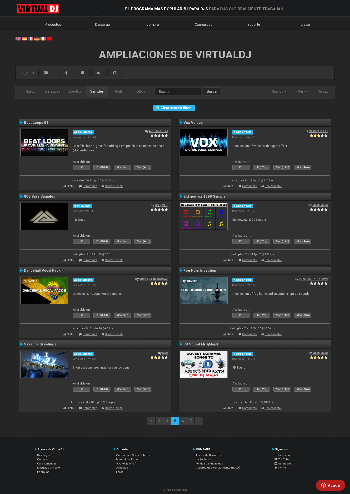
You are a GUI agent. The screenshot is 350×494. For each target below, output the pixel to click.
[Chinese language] (49, 38)
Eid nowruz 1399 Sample (204, 196)
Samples (97, 91)
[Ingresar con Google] (114, 73)
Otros (140, 91)
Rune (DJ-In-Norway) (153, 279)
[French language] (30, 38)
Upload (323, 91)
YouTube (283, 459)
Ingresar (304, 24)
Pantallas (43, 472)
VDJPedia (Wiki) (126, 463)
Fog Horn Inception (200, 270)
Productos (53, 24)
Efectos (75, 91)
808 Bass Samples (39, 196)
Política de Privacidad (209, 463)
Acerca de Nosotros (208, 455)
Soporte (253, 24)
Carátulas (52, 91)
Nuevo (30, 91)
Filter (300, 91)
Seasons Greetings (40, 344)
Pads (119, 91)
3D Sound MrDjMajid (201, 344)
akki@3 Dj (161, 205)
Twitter (282, 467)
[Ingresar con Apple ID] (98, 73)
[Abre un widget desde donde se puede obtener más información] (330, 486)
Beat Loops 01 (36, 122)
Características (46, 463)
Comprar (153, 24)
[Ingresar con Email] (45, 73)
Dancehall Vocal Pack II (43, 270)
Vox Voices (193, 122)
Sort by (278, 91)
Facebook (283, 455)
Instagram (284, 463)
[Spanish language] (24, 38)
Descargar (103, 24)
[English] (18, 38)
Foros (119, 472)
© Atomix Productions (175, 489)
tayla (165, 353)
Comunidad (203, 24)
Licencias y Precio (48, 467)
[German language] (37, 38)
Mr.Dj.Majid (320, 205)
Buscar (212, 91)
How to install (114, 186)
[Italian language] (43, 38)
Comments (90, 186)
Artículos (122, 467)
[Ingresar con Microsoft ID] (82, 73)
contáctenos (203, 459)
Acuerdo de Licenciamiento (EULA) (217, 467)
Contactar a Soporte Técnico (134, 455)
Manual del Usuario (128, 459)
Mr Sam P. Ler (158, 131)
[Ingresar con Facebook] (66, 73)
